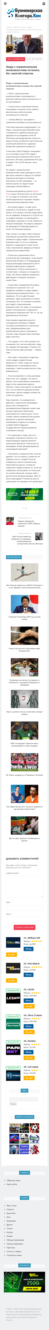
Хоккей (10, 1236)
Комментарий (12, 873)
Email (9, 914)
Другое (10, 1225)
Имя (8, 902)
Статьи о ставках (14, 1251)
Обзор (28, 949)
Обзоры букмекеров (15, 1240)
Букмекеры (11, 1221)
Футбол (10, 1232)
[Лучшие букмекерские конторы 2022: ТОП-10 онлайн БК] (24, 10)
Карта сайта (12, 1184)
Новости (10, 1209)
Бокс (9, 1217)
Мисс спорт (12, 1206)
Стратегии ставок (14, 1255)
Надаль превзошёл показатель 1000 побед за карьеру (29, 523)
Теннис (10, 1228)
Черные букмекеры (15, 1244)
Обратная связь (13, 1180)
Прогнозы (11, 1248)
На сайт (11, 955)
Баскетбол (11, 1213)
